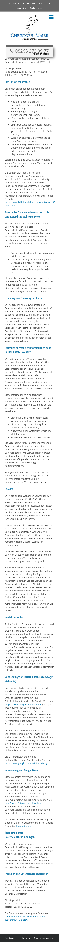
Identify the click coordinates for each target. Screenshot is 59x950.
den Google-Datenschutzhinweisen (23, 803)
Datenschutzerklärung (44, 938)
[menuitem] (21, 8)
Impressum (27, 938)
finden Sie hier (24, 825)
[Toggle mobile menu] (51, 17)
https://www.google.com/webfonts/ (23, 704)
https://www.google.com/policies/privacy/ (26, 763)
